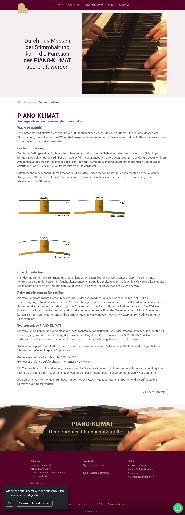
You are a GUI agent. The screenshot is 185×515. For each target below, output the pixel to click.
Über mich (73, 5)
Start (59, 5)
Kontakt (123, 5)
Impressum (84, 504)
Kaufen (111, 5)
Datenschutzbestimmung (34, 503)
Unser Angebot (138, 465)
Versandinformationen (142, 476)
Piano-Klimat (91, 5)
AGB (99, 504)
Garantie (134, 473)
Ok (9, 503)
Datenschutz (116, 504)
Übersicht (29, 102)
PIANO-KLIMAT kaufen (142, 469)
